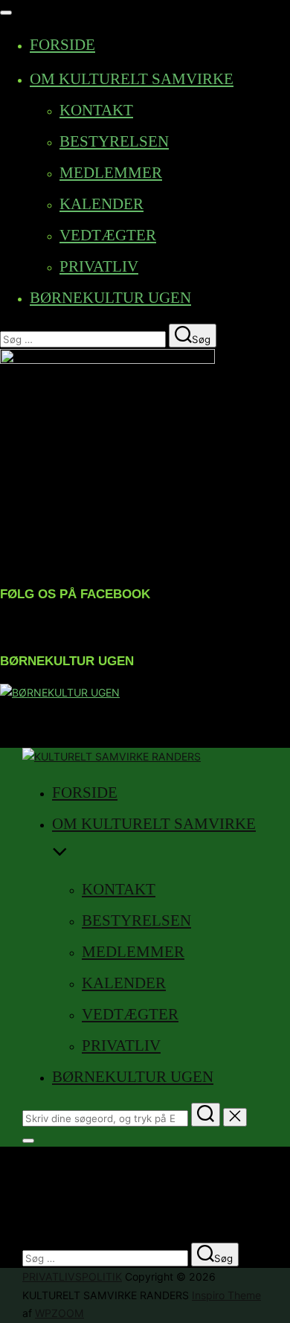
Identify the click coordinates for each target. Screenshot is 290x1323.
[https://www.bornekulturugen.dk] (60, 692)
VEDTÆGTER (107, 235)
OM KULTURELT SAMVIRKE (131, 79)
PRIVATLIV (98, 266)
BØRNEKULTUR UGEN (110, 298)
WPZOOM (59, 1313)
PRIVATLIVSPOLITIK (72, 1276)
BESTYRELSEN (114, 141)
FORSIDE (62, 45)
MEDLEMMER (110, 173)
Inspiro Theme (226, 1295)
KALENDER (101, 204)
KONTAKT (96, 110)
